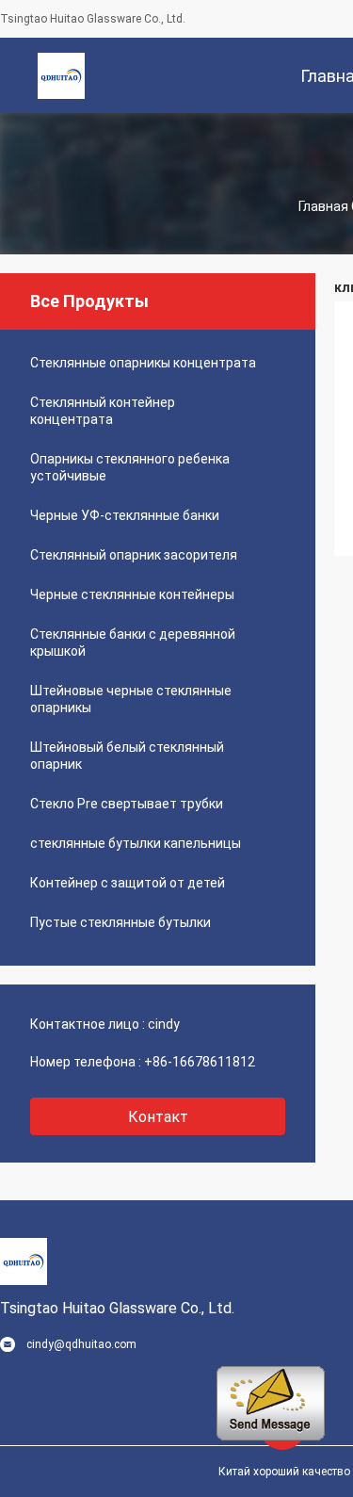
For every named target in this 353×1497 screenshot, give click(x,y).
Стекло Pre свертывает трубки (126, 803)
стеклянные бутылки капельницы (135, 843)
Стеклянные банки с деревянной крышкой (132, 642)
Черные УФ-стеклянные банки (124, 515)
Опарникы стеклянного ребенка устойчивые (130, 467)
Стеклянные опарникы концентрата (143, 362)
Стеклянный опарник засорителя (133, 554)
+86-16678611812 (199, 1061)
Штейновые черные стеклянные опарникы (131, 699)
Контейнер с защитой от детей (127, 882)
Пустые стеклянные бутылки (120, 922)
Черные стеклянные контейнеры (132, 594)
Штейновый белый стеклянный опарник (127, 756)
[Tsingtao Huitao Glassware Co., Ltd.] (61, 75)
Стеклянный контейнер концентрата (102, 411)
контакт (158, 1117)
